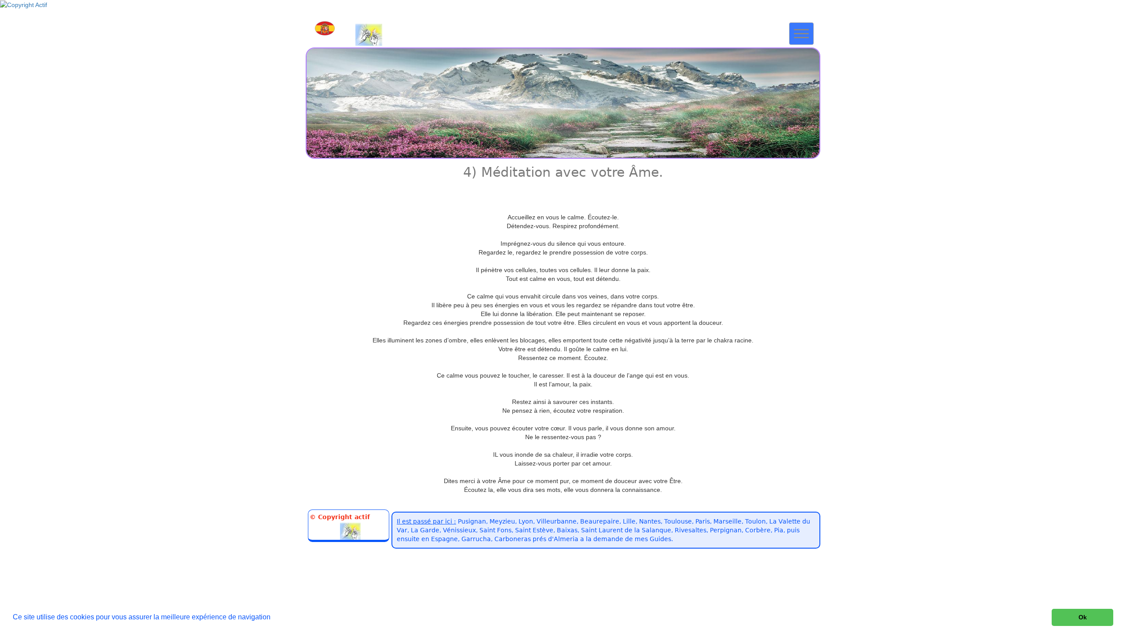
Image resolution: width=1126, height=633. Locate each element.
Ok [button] (1082, 617)
